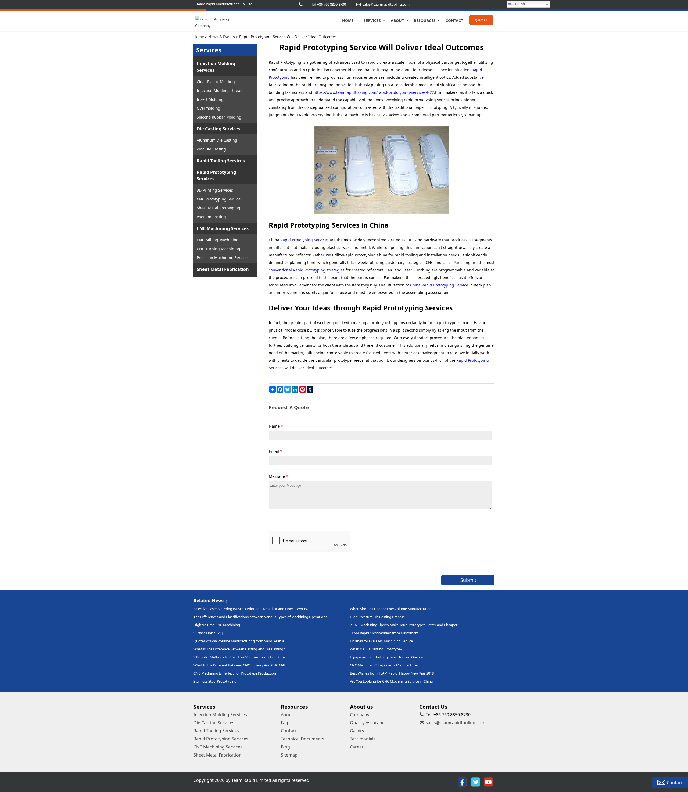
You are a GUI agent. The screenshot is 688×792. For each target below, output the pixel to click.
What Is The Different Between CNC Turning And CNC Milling (242, 665)
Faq (284, 723)
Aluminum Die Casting (217, 140)
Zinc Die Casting (211, 149)
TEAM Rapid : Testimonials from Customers (384, 632)
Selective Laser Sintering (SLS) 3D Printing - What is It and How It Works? (251, 608)
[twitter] (475, 782)
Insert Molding (210, 99)
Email (275, 451)
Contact (454, 20)
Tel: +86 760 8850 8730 (328, 4)
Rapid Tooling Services (221, 161)
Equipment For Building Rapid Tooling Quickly (386, 657)
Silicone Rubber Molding (219, 117)
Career (357, 747)
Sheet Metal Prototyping (218, 207)
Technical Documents (302, 739)
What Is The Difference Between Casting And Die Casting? (239, 649)
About (397, 20)
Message (278, 476)
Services (372, 20)
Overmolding (208, 108)
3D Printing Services (215, 190)
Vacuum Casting (211, 216)
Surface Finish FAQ (208, 632)
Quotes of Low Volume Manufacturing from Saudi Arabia (239, 641)
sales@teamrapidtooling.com (455, 723)
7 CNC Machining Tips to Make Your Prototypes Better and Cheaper (403, 624)
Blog (285, 747)
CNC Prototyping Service (219, 199)
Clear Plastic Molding (216, 81)
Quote (481, 20)
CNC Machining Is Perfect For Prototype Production (235, 673)
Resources (425, 20)
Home (348, 20)
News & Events (221, 36)
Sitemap (289, 755)
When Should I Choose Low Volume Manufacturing (391, 608)
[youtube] (488, 782)
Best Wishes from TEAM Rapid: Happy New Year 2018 (392, 673)
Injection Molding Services (216, 66)
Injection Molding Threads (221, 90)
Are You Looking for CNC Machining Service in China (391, 681)
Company (359, 715)
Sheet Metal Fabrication (223, 269)
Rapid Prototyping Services (216, 175)
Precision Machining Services (223, 257)
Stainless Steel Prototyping (215, 681)
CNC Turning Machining (218, 248)
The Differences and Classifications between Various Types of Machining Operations (260, 616)
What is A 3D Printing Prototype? (376, 649)
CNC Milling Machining (218, 239)
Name (276, 426)
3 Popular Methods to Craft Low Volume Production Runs (239, 657)
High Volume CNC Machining (217, 624)
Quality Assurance (368, 723)
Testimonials (362, 739)
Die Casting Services (218, 129)
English (519, 4)
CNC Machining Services (223, 228)
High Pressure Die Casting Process (377, 616)
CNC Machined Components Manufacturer (384, 665)
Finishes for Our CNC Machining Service (381, 641)
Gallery (357, 731)
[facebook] (462, 782)
